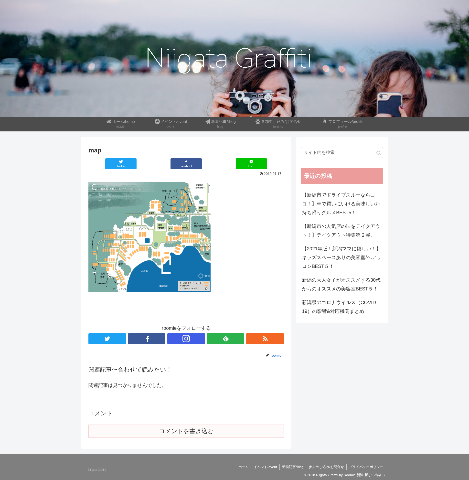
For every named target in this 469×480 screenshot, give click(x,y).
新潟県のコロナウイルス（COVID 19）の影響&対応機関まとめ (339, 307)
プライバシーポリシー (366, 467)
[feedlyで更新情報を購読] (226, 338)
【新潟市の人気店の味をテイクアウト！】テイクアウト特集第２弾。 (341, 231)
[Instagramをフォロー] (186, 338)
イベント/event (265, 467)
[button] (378, 153)
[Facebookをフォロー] (147, 338)
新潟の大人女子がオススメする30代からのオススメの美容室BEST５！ (341, 284)
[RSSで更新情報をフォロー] (265, 338)
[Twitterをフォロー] (107, 338)
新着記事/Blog (293, 467)
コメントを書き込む (186, 431)
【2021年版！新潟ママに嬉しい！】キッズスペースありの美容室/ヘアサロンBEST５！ (342, 257)
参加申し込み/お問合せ (326, 467)
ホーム (243, 467)
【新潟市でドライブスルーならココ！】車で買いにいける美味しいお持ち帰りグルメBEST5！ (341, 203)
